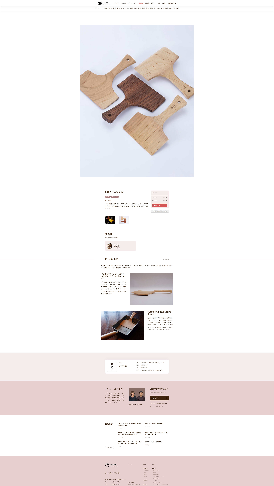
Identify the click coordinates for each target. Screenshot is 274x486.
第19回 (106, 8)
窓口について (156, 470)
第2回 (173, 8)
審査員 (154, 472)
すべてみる (110, 447)
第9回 (147, 8)
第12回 (135, 8)
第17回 (114, 8)
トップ (128, 3)
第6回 (158, 8)
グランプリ (98, 8)
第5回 (162, 8)
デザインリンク (156, 478)
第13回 (131, 8)
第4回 (166, 8)
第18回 (110, 8)
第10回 (143, 8)
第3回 (170, 8)
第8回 (151, 8)
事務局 (163, 3)
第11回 (139, 8)
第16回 (118, 8)
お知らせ (153, 3)
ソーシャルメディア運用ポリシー (161, 484)
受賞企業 (147, 3)
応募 (159, 3)
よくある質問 (156, 474)
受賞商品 (141, 3)
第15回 (122, 8)
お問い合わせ (155, 398)
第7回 (155, 8)
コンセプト (134, 3)
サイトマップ (156, 480)
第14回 (127, 8)
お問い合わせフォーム (158, 476)
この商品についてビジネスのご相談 (160, 211)
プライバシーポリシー (158, 482)
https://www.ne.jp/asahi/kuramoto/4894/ (152, 370)
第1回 (177, 8)
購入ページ (157, 205)
